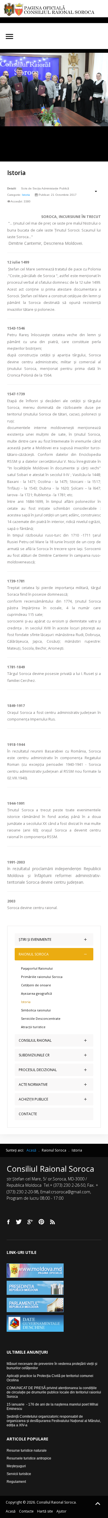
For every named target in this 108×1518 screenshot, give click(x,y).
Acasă (11, 1511)
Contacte (26, 1511)
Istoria (16, 173)
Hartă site (45, 1511)
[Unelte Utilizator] (93, 191)
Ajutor (61, 1511)
